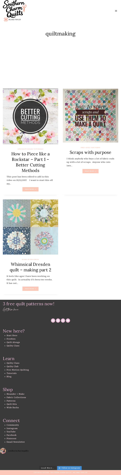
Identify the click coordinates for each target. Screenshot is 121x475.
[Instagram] (58, 320)
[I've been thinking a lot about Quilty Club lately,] (33, 460)
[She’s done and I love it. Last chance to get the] (87, 460)
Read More (31, 189)
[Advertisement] (60, 66)
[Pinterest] (63, 320)
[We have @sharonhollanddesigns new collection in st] (47, 460)
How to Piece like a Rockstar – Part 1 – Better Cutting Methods (30, 162)
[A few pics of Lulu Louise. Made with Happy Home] (60, 460)
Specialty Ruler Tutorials (30, 149)
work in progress (30, 259)
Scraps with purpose (90, 152)
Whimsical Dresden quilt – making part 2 (30, 267)
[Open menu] (116, 11)
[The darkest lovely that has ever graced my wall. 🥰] (114, 460)
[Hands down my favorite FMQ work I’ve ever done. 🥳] (74, 460)
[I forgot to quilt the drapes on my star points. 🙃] (20, 460)
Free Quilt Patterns (90, 147)
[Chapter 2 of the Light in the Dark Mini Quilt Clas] (101, 460)
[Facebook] (53, 320)
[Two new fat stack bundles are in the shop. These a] (6, 460)
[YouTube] (68, 320)
